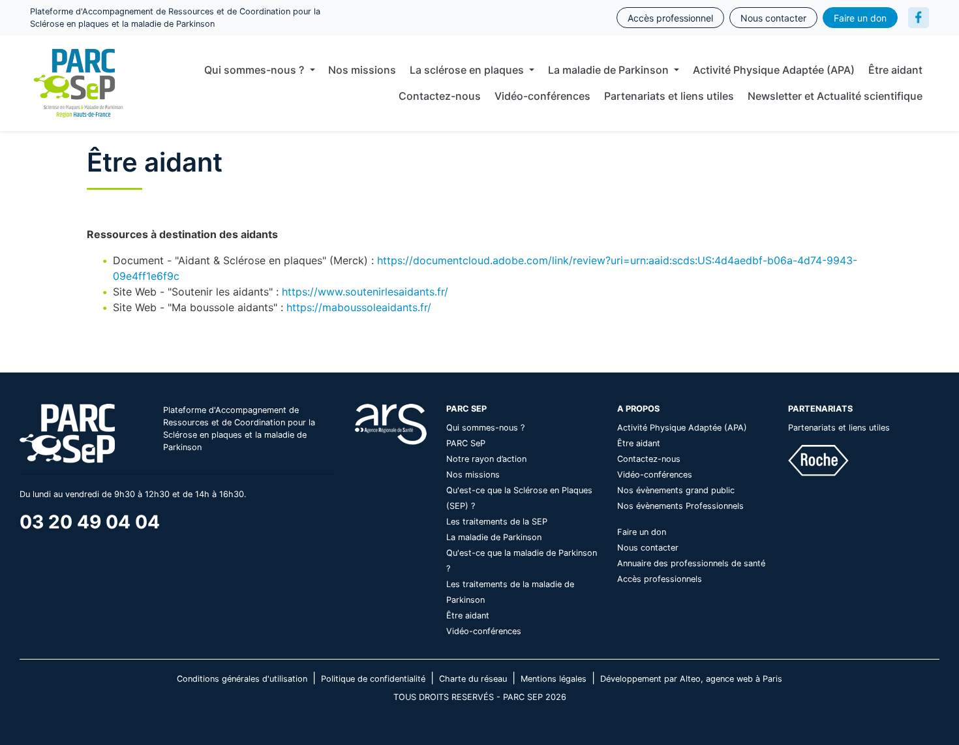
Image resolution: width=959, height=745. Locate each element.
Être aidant (895, 69)
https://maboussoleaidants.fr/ (358, 307)
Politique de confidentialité (373, 679)
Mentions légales (553, 679)
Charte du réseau (473, 679)
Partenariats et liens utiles (669, 95)
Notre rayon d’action (486, 459)
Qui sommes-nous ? (485, 428)
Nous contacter (773, 17)
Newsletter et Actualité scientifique (835, 95)
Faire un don (860, 17)
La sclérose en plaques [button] (468, 69)
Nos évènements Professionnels (680, 506)
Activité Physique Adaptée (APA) (774, 69)
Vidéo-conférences (542, 95)
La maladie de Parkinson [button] (609, 69)
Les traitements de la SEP (496, 521)
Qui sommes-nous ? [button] (255, 69)
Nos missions (362, 69)
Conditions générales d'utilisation (242, 679)
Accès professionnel (670, 17)
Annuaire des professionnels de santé (691, 563)
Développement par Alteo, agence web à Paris (691, 679)
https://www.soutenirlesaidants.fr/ (365, 291)
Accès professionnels (659, 579)
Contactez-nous (440, 95)
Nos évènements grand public (676, 490)
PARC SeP (465, 443)
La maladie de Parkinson (493, 537)
